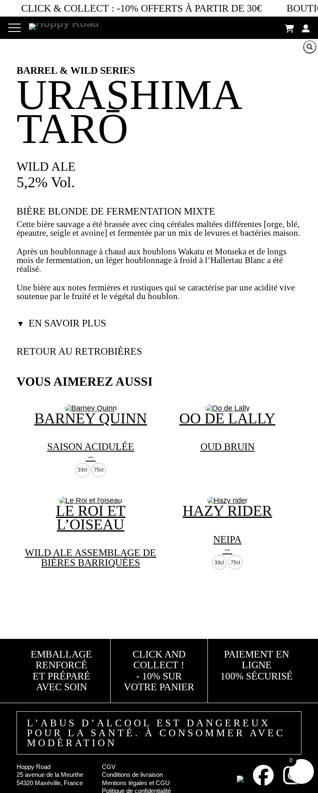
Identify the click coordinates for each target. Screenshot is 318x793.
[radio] (83, 470)
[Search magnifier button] (310, 47)
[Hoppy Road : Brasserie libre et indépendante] (64, 24)
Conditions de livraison (132, 774)
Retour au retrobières (79, 351)
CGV (109, 766)
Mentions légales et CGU (136, 782)
